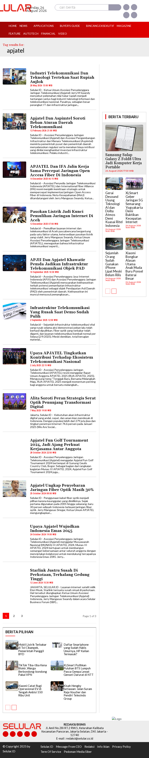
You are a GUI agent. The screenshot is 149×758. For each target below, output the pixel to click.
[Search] (114, 7)
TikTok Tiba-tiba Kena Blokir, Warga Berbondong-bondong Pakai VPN (32, 670)
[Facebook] (126, 7)
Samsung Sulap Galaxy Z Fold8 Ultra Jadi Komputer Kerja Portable (123, 161)
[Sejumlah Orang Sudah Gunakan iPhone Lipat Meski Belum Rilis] (114, 244)
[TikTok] (20, 734)
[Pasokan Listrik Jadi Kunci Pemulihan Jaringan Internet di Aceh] (14, 215)
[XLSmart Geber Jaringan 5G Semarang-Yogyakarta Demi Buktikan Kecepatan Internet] (134, 183)
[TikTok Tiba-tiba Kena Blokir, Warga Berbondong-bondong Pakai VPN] (11, 665)
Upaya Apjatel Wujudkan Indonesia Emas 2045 (54, 528)
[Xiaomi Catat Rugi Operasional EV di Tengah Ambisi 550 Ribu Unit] (11, 686)
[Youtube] (134, 15)
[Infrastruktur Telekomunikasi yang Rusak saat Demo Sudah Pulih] (14, 311)
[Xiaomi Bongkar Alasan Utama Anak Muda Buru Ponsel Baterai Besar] (134, 244)
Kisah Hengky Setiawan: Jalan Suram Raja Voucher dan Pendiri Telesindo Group (78, 692)
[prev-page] (7, 707)
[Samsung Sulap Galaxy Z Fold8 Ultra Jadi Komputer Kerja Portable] (124, 138)
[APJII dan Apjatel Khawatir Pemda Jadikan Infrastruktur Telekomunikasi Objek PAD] (14, 263)
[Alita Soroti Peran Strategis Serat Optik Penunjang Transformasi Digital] (14, 401)
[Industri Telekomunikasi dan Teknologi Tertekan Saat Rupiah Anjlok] (14, 76)
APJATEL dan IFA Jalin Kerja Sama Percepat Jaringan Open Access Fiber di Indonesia (60, 171)
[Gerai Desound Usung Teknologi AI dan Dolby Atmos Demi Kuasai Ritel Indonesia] (114, 183)
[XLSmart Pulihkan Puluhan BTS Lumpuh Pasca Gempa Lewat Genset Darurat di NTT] (57, 665)
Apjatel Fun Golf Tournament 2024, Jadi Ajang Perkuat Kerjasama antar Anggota (59, 444)
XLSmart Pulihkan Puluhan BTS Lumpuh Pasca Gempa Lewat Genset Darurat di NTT (79, 670)
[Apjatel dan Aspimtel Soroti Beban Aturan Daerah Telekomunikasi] (14, 121)
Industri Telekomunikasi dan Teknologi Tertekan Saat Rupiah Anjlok (62, 77)
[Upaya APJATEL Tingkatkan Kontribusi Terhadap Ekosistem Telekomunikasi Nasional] (14, 356)
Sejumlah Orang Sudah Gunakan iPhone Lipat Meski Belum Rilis (113, 264)
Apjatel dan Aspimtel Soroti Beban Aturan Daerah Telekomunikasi (57, 122)
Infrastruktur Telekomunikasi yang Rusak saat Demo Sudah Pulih (60, 312)
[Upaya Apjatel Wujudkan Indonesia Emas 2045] (14, 529)
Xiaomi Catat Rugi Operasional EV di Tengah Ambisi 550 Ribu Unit (30, 690)
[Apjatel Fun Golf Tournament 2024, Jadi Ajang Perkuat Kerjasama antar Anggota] (14, 443)
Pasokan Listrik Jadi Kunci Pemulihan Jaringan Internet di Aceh (61, 216)
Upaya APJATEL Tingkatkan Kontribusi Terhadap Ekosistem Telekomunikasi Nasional (61, 357)
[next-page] (30, 616)
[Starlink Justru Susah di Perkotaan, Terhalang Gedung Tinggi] (14, 573)
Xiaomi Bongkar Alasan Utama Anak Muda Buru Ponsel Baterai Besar (134, 265)
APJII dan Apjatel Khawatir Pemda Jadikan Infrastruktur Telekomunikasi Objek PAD (59, 264)
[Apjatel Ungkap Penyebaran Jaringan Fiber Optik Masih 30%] (14, 488)
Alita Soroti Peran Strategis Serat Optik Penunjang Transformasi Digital (63, 402)
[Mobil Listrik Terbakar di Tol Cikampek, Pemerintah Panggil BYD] (11, 645)
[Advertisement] (125, 87)
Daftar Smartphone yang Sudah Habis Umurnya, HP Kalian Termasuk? (76, 649)
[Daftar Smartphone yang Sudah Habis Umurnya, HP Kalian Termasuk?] (57, 645)
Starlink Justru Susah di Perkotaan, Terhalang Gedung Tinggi (59, 575)
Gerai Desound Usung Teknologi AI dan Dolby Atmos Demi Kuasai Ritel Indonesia (114, 209)
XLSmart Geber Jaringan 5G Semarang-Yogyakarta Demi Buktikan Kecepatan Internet (134, 207)
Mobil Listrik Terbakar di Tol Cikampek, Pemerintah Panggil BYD (32, 649)
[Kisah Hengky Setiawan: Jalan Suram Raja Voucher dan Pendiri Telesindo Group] (57, 686)
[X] (126, 15)
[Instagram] (134, 7)
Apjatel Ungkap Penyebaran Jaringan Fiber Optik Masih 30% (62, 487)
